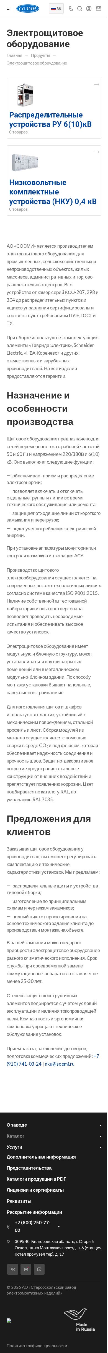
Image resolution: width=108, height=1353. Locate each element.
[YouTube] (39, 1269)
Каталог (15, 1136)
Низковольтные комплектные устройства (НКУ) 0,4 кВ (53, 192)
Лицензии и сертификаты (35, 1190)
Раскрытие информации (34, 1212)
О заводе (17, 1125)
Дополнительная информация (41, 1157)
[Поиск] (79, 8)
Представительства (29, 1168)
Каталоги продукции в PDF (36, 1179)
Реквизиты (19, 1201)
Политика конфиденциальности (37, 1345)
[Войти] (88, 8)
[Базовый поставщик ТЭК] (9, 1320)
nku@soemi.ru (59, 1064)
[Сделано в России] (80, 1320)
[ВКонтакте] (12, 1269)
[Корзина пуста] (98, 8)
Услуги (14, 1147)
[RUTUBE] (25, 1269)
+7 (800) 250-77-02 (32, 1226)
